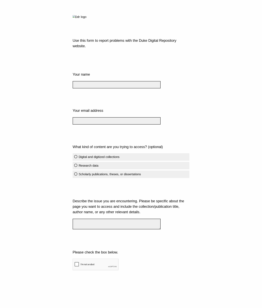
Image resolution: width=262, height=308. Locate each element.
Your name (81, 74)
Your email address (88, 110)
